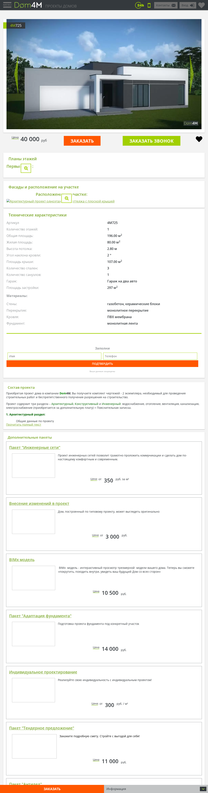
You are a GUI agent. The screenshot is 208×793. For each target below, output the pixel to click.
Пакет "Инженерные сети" (34, 447)
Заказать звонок (151, 141)
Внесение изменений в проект (39, 503)
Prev (16, 74)
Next (192, 74)
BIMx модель (22, 559)
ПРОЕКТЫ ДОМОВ (61, 6)
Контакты (163, 5)
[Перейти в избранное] (201, 3)
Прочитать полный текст (23, 424)
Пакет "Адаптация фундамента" (40, 616)
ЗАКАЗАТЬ (82, 141)
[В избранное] (199, 139)
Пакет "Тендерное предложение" (41, 728)
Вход (185, 5)
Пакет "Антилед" (25, 784)
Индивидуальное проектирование (43, 672)
